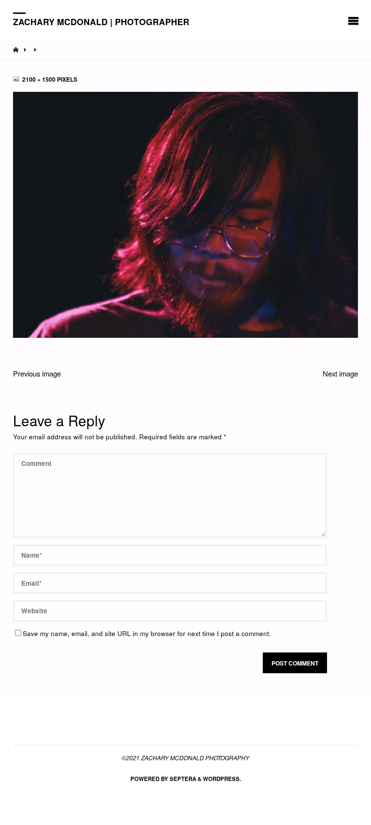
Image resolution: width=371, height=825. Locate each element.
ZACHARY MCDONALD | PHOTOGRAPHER (101, 21)
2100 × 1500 (39, 79)
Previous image (37, 373)
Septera (182, 779)
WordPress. (222, 779)
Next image (340, 373)
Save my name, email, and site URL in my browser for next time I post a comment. (147, 633)
